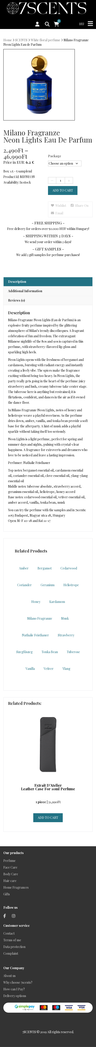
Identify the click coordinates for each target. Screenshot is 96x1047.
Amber (24, 568)
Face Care (10, 867)
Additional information (25, 291)
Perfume (9, 861)
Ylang (66, 668)
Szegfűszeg (24, 652)
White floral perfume (45, 40)
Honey (35, 602)
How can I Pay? (14, 989)
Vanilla (30, 668)
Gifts (6, 894)
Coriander (24, 585)
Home (7, 40)
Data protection (14, 947)
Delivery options (14, 996)
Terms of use (12, 940)
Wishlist (60, 205)
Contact (9, 933)
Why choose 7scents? (17, 982)
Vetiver (49, 668)
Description (17, 281)
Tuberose (73, 652)
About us (9, 976)
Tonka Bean (50, 652)
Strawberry (66, 635)
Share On (81, 205)
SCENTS (21, 40)
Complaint (10, 953)
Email (59, 213)
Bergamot (45, 568)
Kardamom (57, 602)
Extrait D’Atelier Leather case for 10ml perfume (48, 787)
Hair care (10, 881)
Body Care (10, 874)
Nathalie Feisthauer (35, 635)
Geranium (47, 585)
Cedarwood (69, 568)
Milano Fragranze (39, 618)
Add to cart (62, 190)
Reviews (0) (16, 300)
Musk (65, 618)
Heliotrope (71, 585)
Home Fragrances (16, 887)
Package (54, 156)
